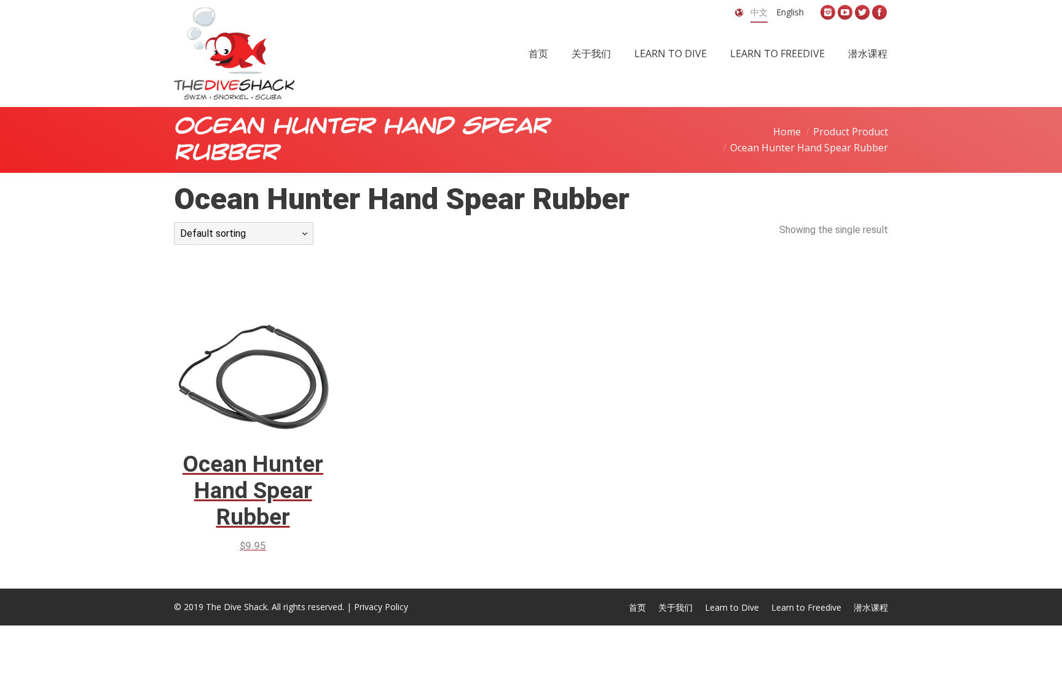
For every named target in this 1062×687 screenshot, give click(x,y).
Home (787, 131)
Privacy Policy (381, 607)
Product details (270, 355)
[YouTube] (845, 12)
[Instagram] (827, 12)
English (790, 12)
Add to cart (236, 355)
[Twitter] (862, 12)
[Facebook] (879, 12)
